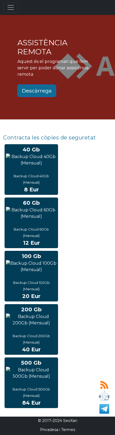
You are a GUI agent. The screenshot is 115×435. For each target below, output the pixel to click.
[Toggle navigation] (10, 7)
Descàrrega (37, 90)
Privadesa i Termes (57, 429)
